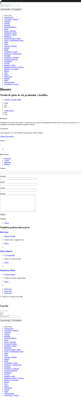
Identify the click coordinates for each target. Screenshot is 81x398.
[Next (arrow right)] (3, 312)
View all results (5, 9)
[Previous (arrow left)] (1, 312)
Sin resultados (16, 9)
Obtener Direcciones (7, 136)
